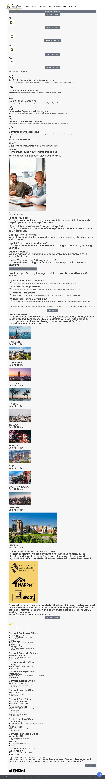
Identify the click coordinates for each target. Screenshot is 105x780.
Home (27, 6)
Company (35, 6)
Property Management (60, 6)
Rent (50, 6)
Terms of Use (88, 777)
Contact (77, 6)
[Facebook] (15, 771)
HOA (70, 6)
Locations (43, 6)
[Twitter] (11, 771)
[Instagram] (23, 771)
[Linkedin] (19, 771)
